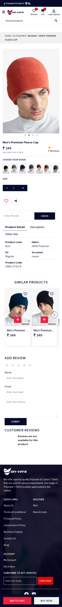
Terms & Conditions (15, 512)
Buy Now (46, 600)
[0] (34, 11)
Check (44, 216)
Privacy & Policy (12, 518)
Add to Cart (17, 600)
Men (35, 505)
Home (8, 35)
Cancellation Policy (14, 525)
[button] (25, 135)
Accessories (19, 35)
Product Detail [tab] (15, 227)
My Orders (9, 566)
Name (8, 372)
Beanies (32, 35)
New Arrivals (40, 512)
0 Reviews (53, 151)
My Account (10, 560)
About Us (9, 505)
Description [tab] (37, 227)
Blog (6, 545)
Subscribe (45, 580)
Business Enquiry (13, 532)
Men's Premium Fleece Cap (23, 330)
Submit (15, 421)
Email (8, 386)
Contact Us (10, 538)
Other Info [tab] (11, 234)
